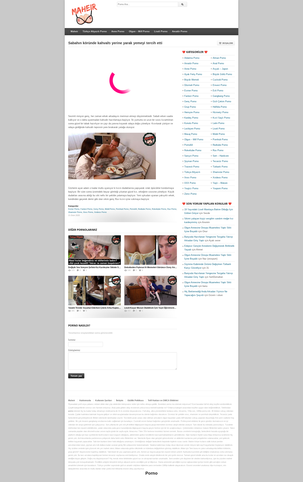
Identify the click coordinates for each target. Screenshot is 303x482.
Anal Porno (218, 63)
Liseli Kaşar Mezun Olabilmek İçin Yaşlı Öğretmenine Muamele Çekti (158, 308)
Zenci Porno (190, 194)
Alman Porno (219, 58)
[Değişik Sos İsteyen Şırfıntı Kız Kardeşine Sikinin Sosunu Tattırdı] (94, 250)
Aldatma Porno (191, 58)
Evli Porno (218, 90)
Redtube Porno (144, 209)
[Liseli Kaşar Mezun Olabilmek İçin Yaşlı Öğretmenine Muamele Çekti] (150, 290)
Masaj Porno (190, 134)
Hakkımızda (85, 400)
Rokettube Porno (159, 209)
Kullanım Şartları (103, 400)
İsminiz (72, 340)
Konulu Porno (191, 123)
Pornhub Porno (122, 209)
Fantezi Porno (86, 209)
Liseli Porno (160, 31)
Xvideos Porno (100, 212)
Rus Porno (171, 209)
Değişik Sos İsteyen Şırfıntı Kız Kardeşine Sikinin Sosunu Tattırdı (100, 267)
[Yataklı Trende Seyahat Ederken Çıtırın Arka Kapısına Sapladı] (94, 290)
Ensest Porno (220, 85)
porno (70, 411)
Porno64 (133, 209)
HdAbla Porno (220, 107)
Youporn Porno (220, 188)
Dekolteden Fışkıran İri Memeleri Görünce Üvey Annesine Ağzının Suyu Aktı (162, 267)
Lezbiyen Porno (192, 128)
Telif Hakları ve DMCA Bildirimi (163, 400)
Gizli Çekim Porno (222, 101)
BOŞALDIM (228, 43)
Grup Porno (190, 107)
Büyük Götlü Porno (222, 74)
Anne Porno (117, 31)
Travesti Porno (191, 166)
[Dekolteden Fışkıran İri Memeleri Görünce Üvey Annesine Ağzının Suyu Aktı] (150, 250)
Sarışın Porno (191, 155)
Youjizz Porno (191, 188)
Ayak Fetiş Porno (193, 74)
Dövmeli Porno (191, 85)
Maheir (74, 31)
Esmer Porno (73, 209)
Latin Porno (218, 123)
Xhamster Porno (75, 212)
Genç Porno (98, 209)
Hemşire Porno (191, 112)
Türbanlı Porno (220, 166)
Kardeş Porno (191, 117)
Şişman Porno (191, 161)
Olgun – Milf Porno (139, 31)
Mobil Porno (110, 209)
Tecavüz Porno (220, 161)
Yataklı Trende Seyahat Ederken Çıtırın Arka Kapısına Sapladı (98, 308)
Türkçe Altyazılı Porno (95, 31)
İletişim (119, 400)
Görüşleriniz (74, 350)
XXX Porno (190, 183)
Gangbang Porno (221, 96)
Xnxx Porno (88, 212)
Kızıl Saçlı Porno (221, 117)
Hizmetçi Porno (220, 112)
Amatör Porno (179, 31)
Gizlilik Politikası (135, 400)
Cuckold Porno (220, 79)
